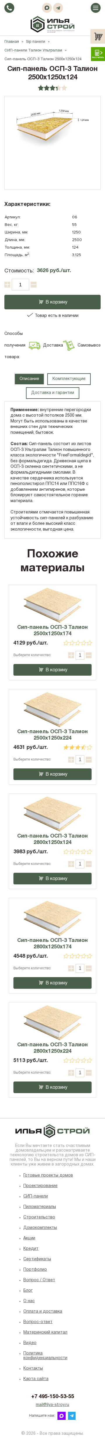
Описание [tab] (29, 379)
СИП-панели (35, 1196)
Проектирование (40, 1186)
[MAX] (47, 8)
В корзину (56, 302)
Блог (28, 1291)
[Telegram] (58, 8)
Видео (29, 1343)
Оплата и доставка (42, 1311)
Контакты (33, 1368)
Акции (29, 1238)
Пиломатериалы (39, 1207)
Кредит (30, 1249)
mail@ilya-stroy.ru (52, 1405)
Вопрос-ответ (37, 1322)
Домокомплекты (40, 1228)
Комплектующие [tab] (68, 379)
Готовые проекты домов (48, 1175)
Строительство (39, 1217)
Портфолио (35, 1270)
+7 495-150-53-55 (52, 1396)
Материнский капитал (45, 1332)
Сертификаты (37, 1259)
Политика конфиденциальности (45, 1356)
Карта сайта (35, 1379)
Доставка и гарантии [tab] (52, 393)
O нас (29, 1301)
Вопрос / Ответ (39, 1280)
